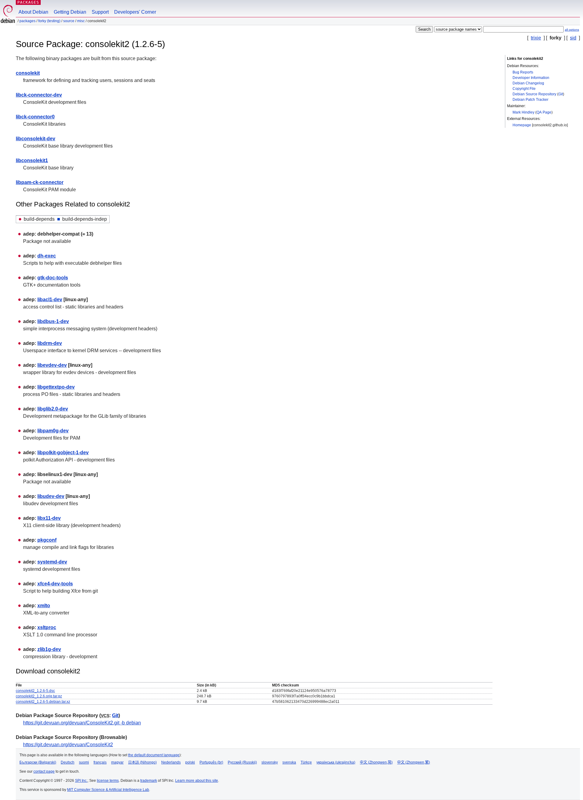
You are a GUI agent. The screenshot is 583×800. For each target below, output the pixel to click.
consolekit (28, 73)
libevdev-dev (52, 365)
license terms (108, 780)
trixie (536, 37)
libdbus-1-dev (53, 321)
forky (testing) (49, 21)
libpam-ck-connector (39, 182)
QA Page (544, 112)
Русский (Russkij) (242, 762)
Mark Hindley (523, 112)
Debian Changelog (528, 83)
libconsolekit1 (32, 160)
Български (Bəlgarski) (37, 762)
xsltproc (46, 627)
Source (68, 21)
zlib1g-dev (49, 649)
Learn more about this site (196, 780)
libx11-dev (49, 518)
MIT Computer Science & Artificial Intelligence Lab (108, 790)
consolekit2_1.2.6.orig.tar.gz (39, 696)
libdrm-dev (49, 343)
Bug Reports (523, 72)
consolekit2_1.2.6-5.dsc (35, 691)
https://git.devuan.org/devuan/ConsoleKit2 (68, 744)
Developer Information (531, 78)
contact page (44, 771)
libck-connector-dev (39, 94)
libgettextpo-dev (56, 387)
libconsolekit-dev (35, 138)
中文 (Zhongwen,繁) (413, 762)
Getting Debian (70, 12)
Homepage (522, 125)
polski (190, 762)
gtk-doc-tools (52, 277)
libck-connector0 (35, 116)
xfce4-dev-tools (55, 583)
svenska (289, 762)
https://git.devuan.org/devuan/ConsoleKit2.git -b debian (82, 722)
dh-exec (46, 255)
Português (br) (211, 762)
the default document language (153, 755)
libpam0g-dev (53, 430)
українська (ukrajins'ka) (335, 762)
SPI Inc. (81, 780)
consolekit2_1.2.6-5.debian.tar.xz (43, 702)
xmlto (43, 605)
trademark (148, 780)
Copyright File (524, 89)
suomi (84, 762)
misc (81, 21)
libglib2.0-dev (52, 408)
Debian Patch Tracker (530, 99)
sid (573, 37)
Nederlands (171, 762)
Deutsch (67, 762)
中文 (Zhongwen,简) (376, 762)
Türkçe (306, 762)
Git (560, 94)
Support (100, 12)
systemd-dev (52, 561)
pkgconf (46, 540)
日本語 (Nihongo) (142, 762)
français (100, 762)
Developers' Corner (135, 12)
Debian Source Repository (534, 94)
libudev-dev (50, 496)
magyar (117, 762)
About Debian (33, 12)
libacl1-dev (49, 299)
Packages (28, 2)
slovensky (269, 762)
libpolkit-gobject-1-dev (63, 452)
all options (572, 29)
